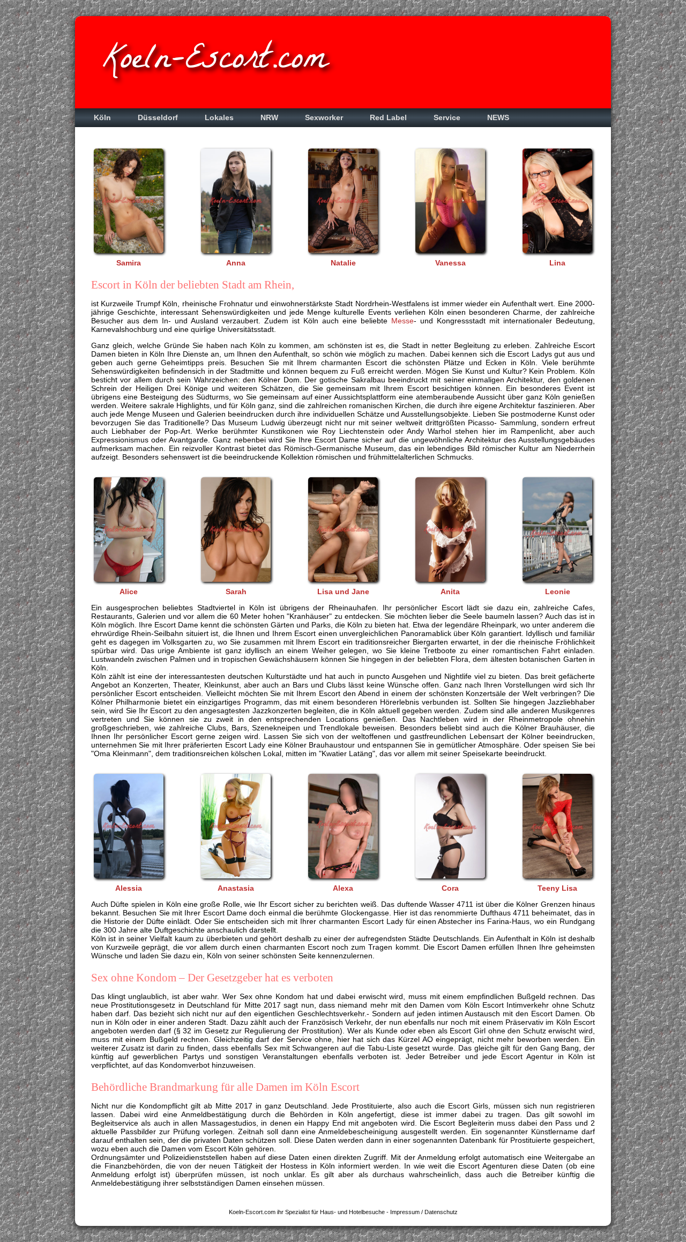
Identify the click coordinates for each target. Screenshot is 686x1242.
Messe (402, 320)
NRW (269, 118)
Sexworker (324, 118)
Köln (102, 118)
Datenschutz (441, 1212)
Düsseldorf (158, 118)
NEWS (498, 118)
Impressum (405, 1212)
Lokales (219, 118)
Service (447, 118)
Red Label (388, 118)
